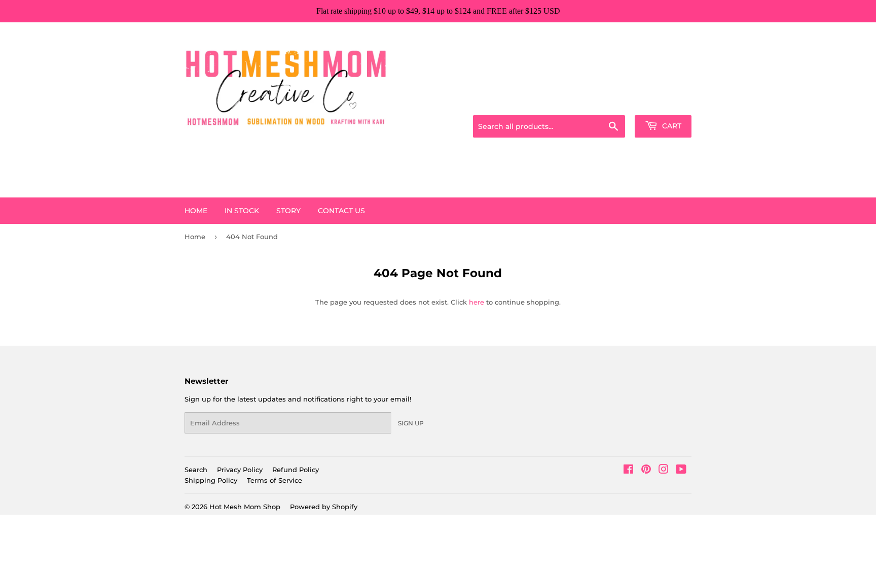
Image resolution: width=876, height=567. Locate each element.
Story (288, 210)
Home (196, 210)
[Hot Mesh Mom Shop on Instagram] (664, 470)
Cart (670, 125)
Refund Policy (295, 469)
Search (196, 469)
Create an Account (663, 102)
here (476, 302)
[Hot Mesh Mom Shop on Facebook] (628, 470)
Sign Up (411, 423)
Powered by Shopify (323, 507)
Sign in (611, 102)
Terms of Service (274, 480)
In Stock (242, 210)
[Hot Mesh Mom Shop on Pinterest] (646, 470)
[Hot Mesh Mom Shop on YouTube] (681, 470)
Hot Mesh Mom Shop (244, 507)
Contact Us (341, 210)
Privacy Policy (240, 469)
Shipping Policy (211, 480)
